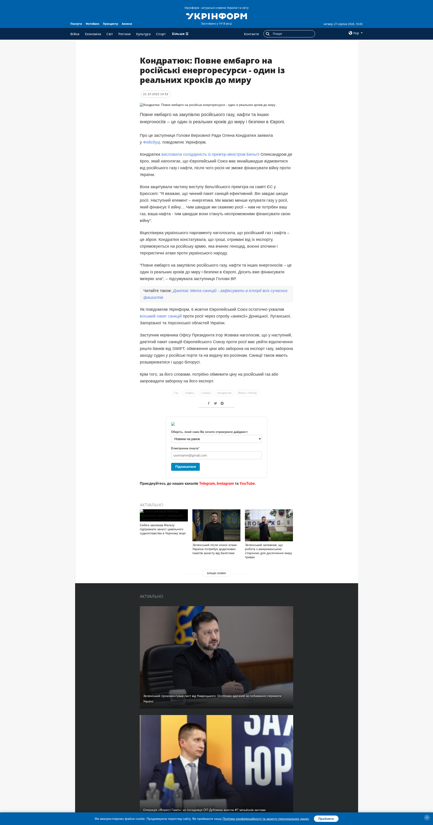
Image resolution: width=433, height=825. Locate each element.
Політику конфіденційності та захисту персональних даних (266, 818)
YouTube (247, 483)
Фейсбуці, (152, 142)
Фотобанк (92, 24)
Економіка (93, 34)
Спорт (161, 34)
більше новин (216, 573)
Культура (143, 34)
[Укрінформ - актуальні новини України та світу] (216, 15)
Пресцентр (110, 24)
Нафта (189, 393)
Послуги (76, 24)
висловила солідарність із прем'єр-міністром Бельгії (210, 154)
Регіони (124, 34)
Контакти (251, 34)
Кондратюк (224, 393)
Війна (75, 34)
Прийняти (326, 818)
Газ (176, 393)
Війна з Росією (247, 393)
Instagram (225, 483)
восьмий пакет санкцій (161, 316)
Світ (109, 34)
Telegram (207, 483)
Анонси (127, 24)
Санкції (205, 393)
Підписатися (185, 466)
